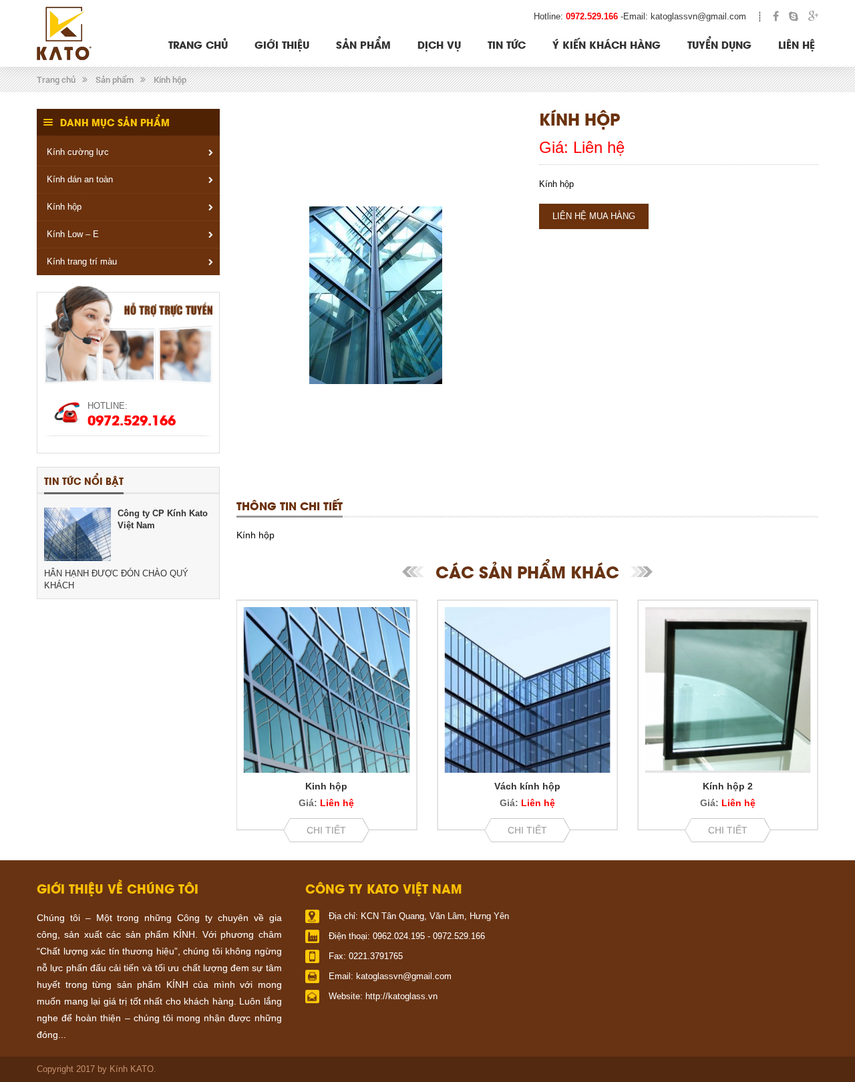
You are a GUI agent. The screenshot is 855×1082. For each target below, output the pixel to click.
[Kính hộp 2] (728, 690)
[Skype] (793, 16)
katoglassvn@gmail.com (698, 16)
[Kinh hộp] (326, 690)
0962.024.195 (399, 936)
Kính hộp (170, 79)
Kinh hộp (326, 786)
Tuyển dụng (719, 44)
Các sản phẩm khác (527, 571)
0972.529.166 (592, 16)
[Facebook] (776, 16)
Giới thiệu (281, 44)
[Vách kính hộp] (527, 690)
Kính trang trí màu (82, 261)
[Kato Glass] (64, 33)
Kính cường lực (78, 152)
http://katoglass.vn (401, 996)
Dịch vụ (439, 44)
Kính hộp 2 (728, 786)
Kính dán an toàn (80, 179)
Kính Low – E (73, 234)
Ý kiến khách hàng (606, 44)
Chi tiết (326, 830)
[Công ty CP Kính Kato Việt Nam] (77, 534)
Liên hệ (796, 44)
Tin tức (507, 44)
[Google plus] (813, 16)
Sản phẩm (363, 44)
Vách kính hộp (527, 786)
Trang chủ (198, 44)
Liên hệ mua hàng (593, 216)
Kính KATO (132, 1069)
